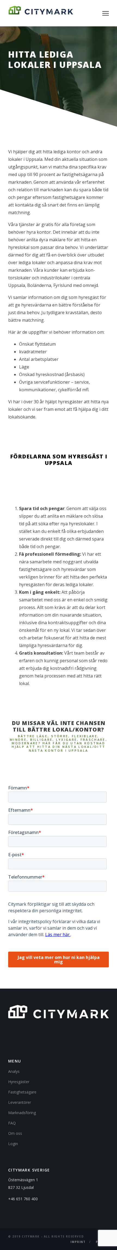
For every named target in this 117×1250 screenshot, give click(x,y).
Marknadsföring (22, 1112)
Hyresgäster (18, 1081)
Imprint (77, 1242)
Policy (102, 1242)
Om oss (15, 1133)
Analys (14, 1071)
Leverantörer (19, 1102)
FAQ (12, 1123)
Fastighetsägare (22, 1092)
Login (13, 1143)
